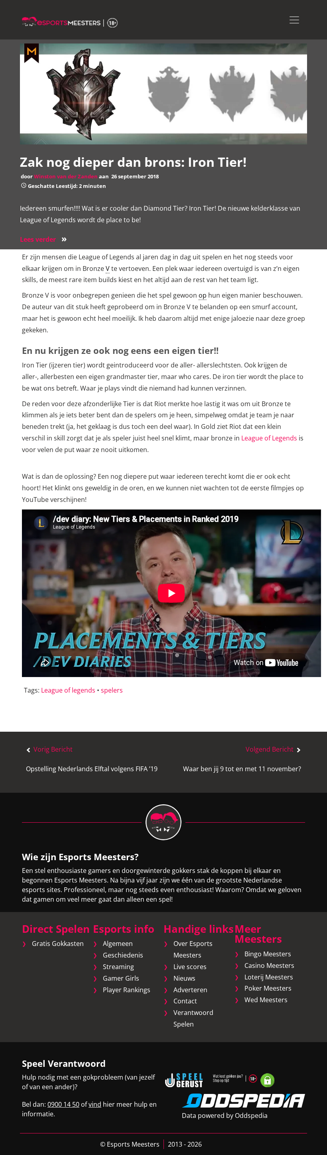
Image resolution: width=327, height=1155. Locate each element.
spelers (112, 690)
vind (95, 1104)
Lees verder (43, 239)
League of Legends (269, 438)
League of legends (68, 690)
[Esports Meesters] (70, 21)
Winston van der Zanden (66, 176)
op (203, 295)
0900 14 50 (63, 1104)
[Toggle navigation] (294, 19)
